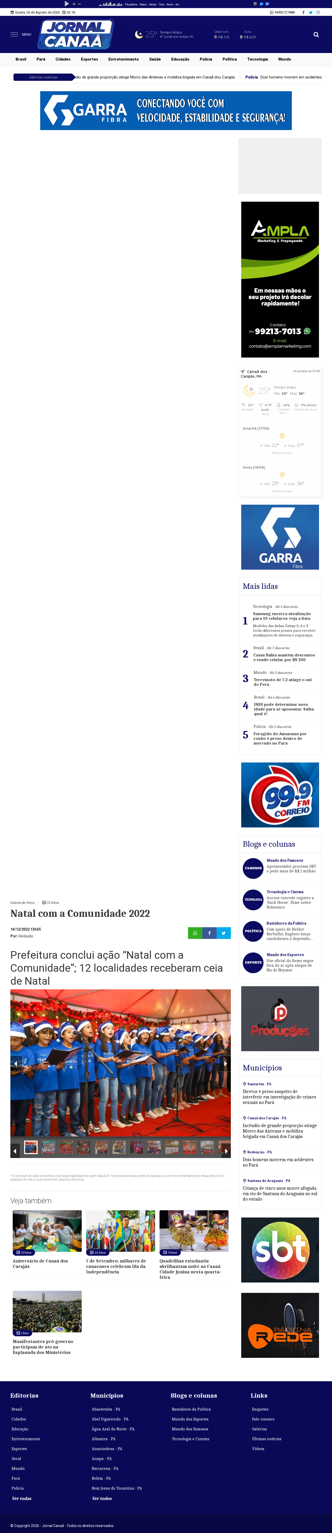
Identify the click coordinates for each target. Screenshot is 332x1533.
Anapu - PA (102, 1458)
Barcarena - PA (105, 1468)
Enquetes (260, 1409)
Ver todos (102, 1498)
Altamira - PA (104, 1439)
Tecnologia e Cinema (190, 1439)
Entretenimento (123, 59)
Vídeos (258, 1448)
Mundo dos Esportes (190, 1419)
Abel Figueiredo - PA (110, 1419)
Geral (16, 1458)
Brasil (21, 59)
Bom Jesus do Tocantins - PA (117, 1488)
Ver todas (21, 1498)
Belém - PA (101, 1478)
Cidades (63, 59)
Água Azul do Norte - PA (113, 1429)
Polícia (206, 59)
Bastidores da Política (191, 1409)
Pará (41, 59)
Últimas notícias (266, 1439)
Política (230, 59)
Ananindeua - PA (107, 1448)
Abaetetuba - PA (106, 1409)
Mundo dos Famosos (190, 1429)
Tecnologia (257, 59)
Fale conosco (263, 1419)
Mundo (284, 59)
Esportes (89, 59)
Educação (180, 59)
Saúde (155, 59)
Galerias (259, 1429)
